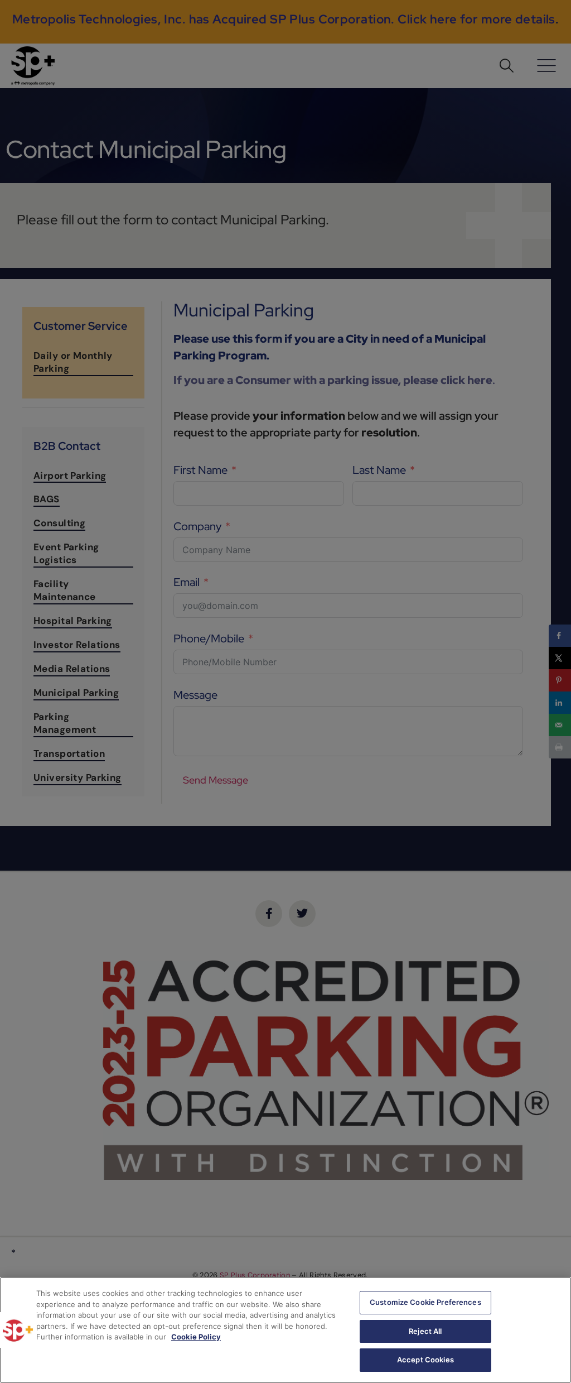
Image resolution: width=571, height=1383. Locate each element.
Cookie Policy (196, 1336)
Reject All (425, 1331)
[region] (285, 1330)
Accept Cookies (425, 1359)
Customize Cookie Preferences (425, 1302)
